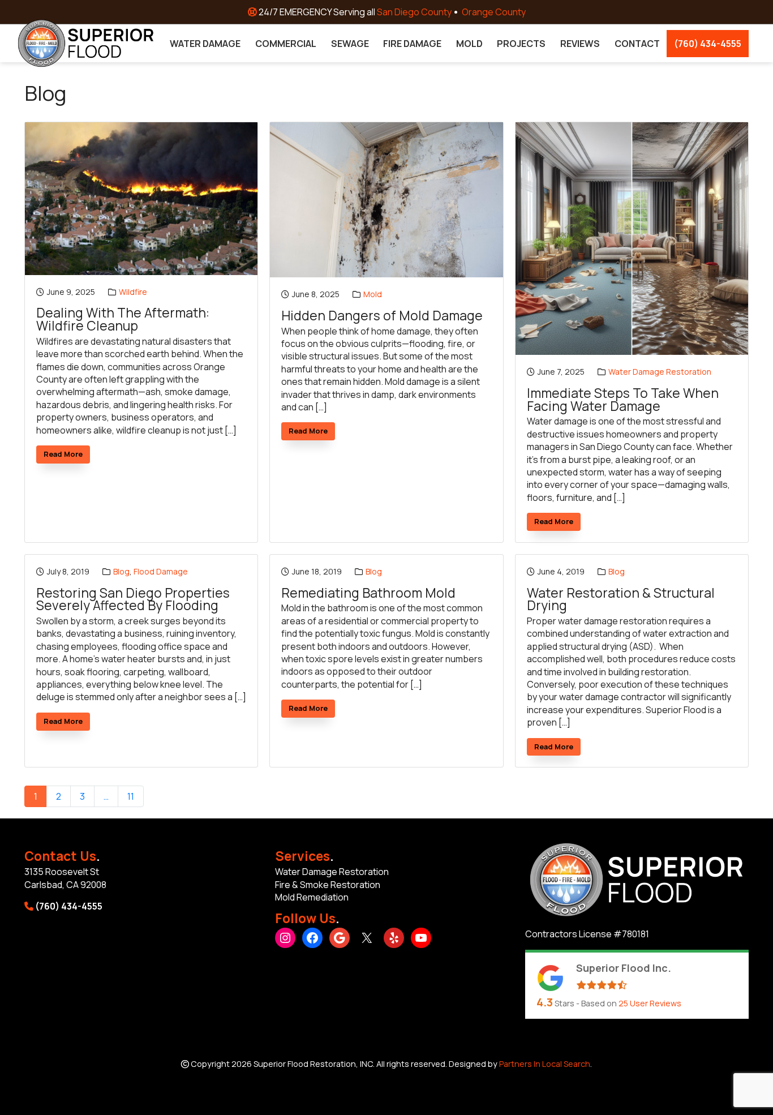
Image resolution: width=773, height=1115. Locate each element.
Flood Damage (161, 571)
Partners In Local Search (544, 1063)
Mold (372, 294)
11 (130, 796)
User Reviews (650, 1003)
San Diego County (414, 12)
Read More (67, 456)
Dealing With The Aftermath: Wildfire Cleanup (122, 319)
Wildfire (133, 291)
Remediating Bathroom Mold (368, 593)
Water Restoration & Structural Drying (621, 599)
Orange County (494, 12)
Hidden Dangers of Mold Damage (382, 316)
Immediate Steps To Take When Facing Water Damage (623, 400)
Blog (121, 571)
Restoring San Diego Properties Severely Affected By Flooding (133, 599)
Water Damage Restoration (659, 371)
